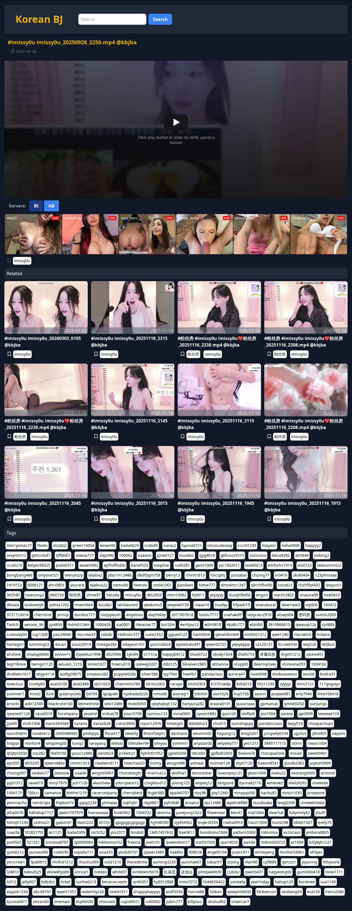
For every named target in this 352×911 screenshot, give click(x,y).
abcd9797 (42, 891)
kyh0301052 (152, 753)
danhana (179, 733)
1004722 (143, 812)
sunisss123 (157, 713)
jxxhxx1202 (59, 604)
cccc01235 (247, 545)
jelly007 (29, 881)
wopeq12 (203, 782)
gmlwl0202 (294, 703)
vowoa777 (85, 555)
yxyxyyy (216, 594)
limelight (175, 723)
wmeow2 (275, 782)
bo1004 (168, 624)
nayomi (338, 733)
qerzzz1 (289, 862)
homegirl (15, 644)
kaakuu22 (99, 585)
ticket (65, 881)
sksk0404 (301, 575)
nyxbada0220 (135, 693)
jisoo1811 (240, 852)
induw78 (110, 713)
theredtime (137, 862)
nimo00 (160, 693)
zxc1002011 (229, 565)
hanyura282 (193, 703)
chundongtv (130, 773)
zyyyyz (285, 683)
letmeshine (88, 703)
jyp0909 (305, 713)
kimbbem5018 (145, 871)
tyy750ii (170, 674)
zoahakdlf (233, 614)
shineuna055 (294, 664)
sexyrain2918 (259, 614)
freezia (134, 842)
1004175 (14, 792)
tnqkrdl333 (208, 822)
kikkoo (117, 743)
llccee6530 (287, 644)
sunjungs (318, 703)
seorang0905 (303, 773)
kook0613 (253, 565)
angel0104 (217, 852)
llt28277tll (34, 832)
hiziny (155, 763)
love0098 (259, 674)
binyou (160, 743)
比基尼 (169, 871)
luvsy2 (78, 743)
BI (36, 206)
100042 (125, 555)
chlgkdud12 (155, 782)
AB (51, 206)
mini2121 (305, 683)
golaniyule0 (70, 693)
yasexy (287, 713)
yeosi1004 (257, 773)
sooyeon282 (97, 674)
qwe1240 (280, 634)
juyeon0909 (320, 763)
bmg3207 (249, 733)
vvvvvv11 (62, 654)
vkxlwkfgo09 (58, 871)
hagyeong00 (280, 871)
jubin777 (174, 901)
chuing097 (16, 773)
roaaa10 (201, 604)
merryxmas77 (19, 545)
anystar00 (203, 743)
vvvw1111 (334, 871)
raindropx (41, 802)
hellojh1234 (17, 822)
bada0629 (130, 545)
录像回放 (267, 654)
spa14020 (229, 842)
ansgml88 (176, 763)
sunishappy (242, 723)
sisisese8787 (56, 842)
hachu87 (269, 792)
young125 (181, 782)
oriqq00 (241, 664)
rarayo (176, 683)
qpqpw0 (110, 693)
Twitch (13, 624)
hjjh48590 (159, 822)
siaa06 (80, 773)
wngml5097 (102, 773)
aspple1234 (17, 891)
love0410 (332, 594)
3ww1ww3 (290, 604)
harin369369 (57, 723)
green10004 (83, 545)
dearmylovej (265, 664)
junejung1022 (189, 812)
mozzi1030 (292, 792)
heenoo (140, 585)
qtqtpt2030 (17, 753)
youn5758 (133, 713)
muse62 (186, 555)
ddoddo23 (198, 723)
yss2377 (118, 832)
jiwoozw (61, 773)
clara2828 (102, 723)
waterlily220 (93, 891)
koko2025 (32, 871)
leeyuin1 (333, 585)
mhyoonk (331, 862)
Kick (50, 693)
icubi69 (151, 545)
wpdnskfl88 (237, 802)
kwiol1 (236, 812)
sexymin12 (16, 555)
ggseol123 (177, 634)
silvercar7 (240, 901)
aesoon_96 (33, 624)
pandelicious (270, 723)
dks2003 (154, 594)
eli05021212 (255, 634)
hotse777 (207, 585)
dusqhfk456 (240, 594)
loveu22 (278, 773)
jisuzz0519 (81, 644)
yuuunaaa (245, 703)
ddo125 (170, 664)
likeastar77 (146, 624)
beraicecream (114, 881)
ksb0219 (244, 683)
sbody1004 (222, 654)
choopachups (320, 723)
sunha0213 (86, 881)
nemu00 (120, 585)
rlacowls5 (302, 634)
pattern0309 (244, 832)
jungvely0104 (276, 733)
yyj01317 (15, 782)
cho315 (219, 723)
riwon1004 (317, 743)
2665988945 (67, 733)
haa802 (176, 852)
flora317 (112, 733)
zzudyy (221, 604)
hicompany (68, 713)
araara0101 (220, 703)
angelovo (134, 614)
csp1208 (40, 634)
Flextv (42, 545)
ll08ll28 (195, 852)
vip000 (312, 604)
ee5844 (302, 555)
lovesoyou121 (230, 773)
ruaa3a (13, 832)
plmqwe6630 (210, 871)
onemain (62, 901)
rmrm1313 (79, 763)
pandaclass (212, 674)
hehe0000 (291, 545)
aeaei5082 (88, 565)
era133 (313, 891)
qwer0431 (254, 871)
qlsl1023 (102, 683)
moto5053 (137, 703)
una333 (106, 852)
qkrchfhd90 (261, 585)
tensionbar (202, 773)
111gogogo (329, 683)
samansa (53, 792)
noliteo (100, 871)
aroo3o (13, 703)
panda (249, 842)
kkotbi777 (235, 624)
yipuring (309, 862)
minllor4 (32, 743)
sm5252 (98, 832)
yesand (90, 713)
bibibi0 (200, 693)
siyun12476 (150, 723)
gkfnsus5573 (232, 555)
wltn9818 (212, 624)
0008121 (35, 585)
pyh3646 (172, 802)
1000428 (103, 624)
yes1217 (251, 743)
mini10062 (176, 594)
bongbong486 (19, 575)
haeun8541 (268, 763)
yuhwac (197, 763)
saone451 (315, 654)
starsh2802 (284, 594)
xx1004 (297, 842)
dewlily (131, 733)
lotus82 (198, 753)
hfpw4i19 (241, 604)
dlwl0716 (246, 654)
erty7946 (304, 693)
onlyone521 (48, 575)
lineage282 (107, 644)
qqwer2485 (154, 852)
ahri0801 (56, 585)
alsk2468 (81, 683)
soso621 (285, 585)
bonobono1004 (213, 832)
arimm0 (328, 773)
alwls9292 (297, 782)
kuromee (307, 881)
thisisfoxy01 (154, 733)
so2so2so (257, 555)
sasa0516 (43, 713)
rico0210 (14, 565)
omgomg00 (56, 743)
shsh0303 (196, 683)
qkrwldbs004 (227, 634)
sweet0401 (317, 753)
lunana (80, 723)
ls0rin (297, 743)
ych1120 (79, 782)
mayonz (269, 545)
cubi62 (233, 871)
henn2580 (334, 891)
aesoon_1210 (70, 664)
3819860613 (279, 624)
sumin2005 (326, 614)
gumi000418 (308, 871)
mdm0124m (79, 624)
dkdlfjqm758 (148, 575)
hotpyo (13, 743)
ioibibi (106, 634)
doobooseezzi (284, 674)
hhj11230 (265, 683)
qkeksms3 (153, 604)
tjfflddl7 (63, 555)
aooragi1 (181, 693)
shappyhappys (146, 891)
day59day (157, 614)
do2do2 (60, 545)
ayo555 (13, 763)
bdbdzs (48, 881)
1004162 (318, 664)
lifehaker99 (138, 743)
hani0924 (201, 634)
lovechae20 (134, 763)
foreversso (266, 891)
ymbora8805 (317, 832)
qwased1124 (18, 713)
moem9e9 (84, 604)
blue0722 (198, 654)
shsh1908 (31, 723)
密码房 (304, 614)
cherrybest (132, 792)
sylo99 (132, 654)
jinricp (63, 614)
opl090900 (83, 842)
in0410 (281, 575)
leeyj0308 (286, 802)
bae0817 (186, 832)
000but (328, 644)
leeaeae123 (328, 713)
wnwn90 (107, 545)
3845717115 (275, 743)
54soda (112, 594)
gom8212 (15, 852)
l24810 (13, 871)
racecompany (104, 792)
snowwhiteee (312, 802)
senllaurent (127, 604)
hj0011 (198, 594)
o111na (150, 654)
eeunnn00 (202, 733)
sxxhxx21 (42, 822)
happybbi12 (174, 654)
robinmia (269, 832)
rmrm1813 (195, 575)
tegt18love (16, 664)
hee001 (189, 674)
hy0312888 (164, 881)
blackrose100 (60, 703)
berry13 (173, 575)
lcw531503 (205, 842)
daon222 (85, 822)
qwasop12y (306, 624)
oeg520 (309, 644)
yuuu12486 (82, 753)
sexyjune (226, 782)
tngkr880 (156, 792)
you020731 (128, 852)
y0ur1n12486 (120, 575)
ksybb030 (84, 901)
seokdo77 (40, 773)
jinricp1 (82, 871)
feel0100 (58, 753)
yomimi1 (180, 743)
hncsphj (217, 575)
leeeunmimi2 (329, 565)
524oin (216, 891)
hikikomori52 (110, 842)
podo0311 (65, 565)
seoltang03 (291, 891)
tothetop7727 (41, 812)
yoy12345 (220, 792)
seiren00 (41, 901)
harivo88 (196, 891)
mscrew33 (86, 634)
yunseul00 (38, 852)
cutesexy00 (17, 634)
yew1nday (260, 881)
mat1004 (256, 812)
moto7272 (188, 881)
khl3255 (32, 763)
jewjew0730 (178, 604)
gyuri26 (229, 713)
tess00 (309, 674)
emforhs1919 (280, 565)
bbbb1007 (303, 822)
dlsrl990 (113, 654)
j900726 (57, 594)
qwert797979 (71, 812)
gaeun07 (64, 822)
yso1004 (267, 713)
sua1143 (328, 881)
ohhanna (220, 664)
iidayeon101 (133, 644)
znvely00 (37, 683)
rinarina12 (156, 773)
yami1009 (204, 565)
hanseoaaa (98, 812)
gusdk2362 (294, 763)
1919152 (14, 585)
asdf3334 (174, 891)
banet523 (139, 565)
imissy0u (22, 260)
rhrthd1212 (62, 862)
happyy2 (313, 545)
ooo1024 (220, 693)
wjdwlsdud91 (188, 644)
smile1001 (162, 585)
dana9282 (281, 555)
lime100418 (328, 693)
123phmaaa (326, 575)
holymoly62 (299, 812)
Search (160, 19)
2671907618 (182, 614)
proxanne (316, 792)
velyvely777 (227, 743)
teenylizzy (74, 575)
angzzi (262, 594)
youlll (320, 812)
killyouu (195, 901)
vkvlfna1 (178, 773)
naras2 (169, 545)
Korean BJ (39, 19)
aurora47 (236, 674)
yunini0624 (160, 644)
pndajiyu (91, 733)
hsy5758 (241, 693)
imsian (296, 753)
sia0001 (123, 624)
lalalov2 (95, 575)
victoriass (292, 832)
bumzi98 (280, 822)
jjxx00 (12, 723)
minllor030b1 (292, 852)
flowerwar (216, 812)
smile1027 (96, 664)
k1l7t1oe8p (221, 683)
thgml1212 (291, 654)
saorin (260, 693)
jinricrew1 (16, 862)
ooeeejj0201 (147, 664)
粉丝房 (193, 354)
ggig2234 (88, 802)
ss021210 (112, 862)
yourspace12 (127, 782)
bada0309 (76, 832)
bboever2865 (194, 664)
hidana (323, 634)
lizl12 (11, 881)
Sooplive (161, 565)
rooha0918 (233, 822)
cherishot (42, 614)
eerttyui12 (189, 624)
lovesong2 (34, 594)
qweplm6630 (239, 891)
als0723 (305, 565)
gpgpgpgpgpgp (130, 822)
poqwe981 (280, 693)
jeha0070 (15, 812)
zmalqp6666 (37, 654)
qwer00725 (216, 644)
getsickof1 (41, 555)
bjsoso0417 (17, 901)
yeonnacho (17, 802)
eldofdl (256, 624)
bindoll (137, 832)
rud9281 (182, 565)
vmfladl (248, 713)
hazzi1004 (257, 822)
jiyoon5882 (206, 713)
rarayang (97, 743)
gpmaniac (269, 703)
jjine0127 (165, 555)
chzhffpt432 (309, 585)
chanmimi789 (127, 683)
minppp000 (244, 792)
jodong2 (321, 555)
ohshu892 (217, 901)
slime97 (93, 594)
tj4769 (91, 693)
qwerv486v (55, 763)
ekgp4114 (45, 674)
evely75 (325, 822)
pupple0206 (125, 674)
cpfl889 (269, 862)
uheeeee (320, 782)
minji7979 (58, 782)
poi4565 (14, 842)
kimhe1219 (77, 792)
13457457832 (161, 832)
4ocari (60, 644)
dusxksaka (262, 802)
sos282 (38, 753)
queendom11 (178, 842)
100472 (329, 604)
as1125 (55, 832)
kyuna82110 (250, 782)
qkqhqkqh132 (164, 703)
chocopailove (272, 753)
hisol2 (35, 693)
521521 (33, 842)
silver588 (149, 674)
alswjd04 (285, 614)
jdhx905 (319, 733)
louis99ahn (17, 733)
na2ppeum (110, 614)
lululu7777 (208, 614)
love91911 (118, 891)
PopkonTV (65, 802)
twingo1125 (42, 664)
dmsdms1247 (233, 585)
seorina (163, 812)
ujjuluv (300, 733)
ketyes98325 (39, 565)
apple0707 (179, 792)
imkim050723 (273, 842)
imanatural (265, 604)
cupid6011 (130, 901)
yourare (77, 585)
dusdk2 (105, 604)
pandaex (185, 585)
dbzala (13, 604)
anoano (192, 802)
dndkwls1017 (19, 674)
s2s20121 (264, 644)
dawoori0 (246, 753)
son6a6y (237, 881)
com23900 (125, 723)
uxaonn (145, 555)
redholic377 (129, 634)
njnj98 (200, 792)
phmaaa (109, 802)
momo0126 (220, 763)
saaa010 (35, 782)
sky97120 (244, 763)
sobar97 (214, 862)
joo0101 (153, 842)
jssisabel (239, 575)
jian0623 (105, 753)
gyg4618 (207, 555)
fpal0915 (38, 862)
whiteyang (264, 852)
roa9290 (61, 852)
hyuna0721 (192, 545)
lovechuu (15, 683)
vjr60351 (140, 881)
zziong (233, 862)
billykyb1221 (320, 842)
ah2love (14, 654)
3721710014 (18, 614)
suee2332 (154, 634)
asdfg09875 (70, 674)
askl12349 (34, 703)
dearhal (276, 812)
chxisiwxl (107, 901)
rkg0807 (151, 802)
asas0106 (58, 683)
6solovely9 (33, 604)
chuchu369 (88, 862)
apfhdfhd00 (114, 565)
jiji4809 (55, 624)
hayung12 (226, 733)
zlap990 (106, 555)
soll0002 (153, 901)
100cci (33, 792)
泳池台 (187, 871)
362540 (13, 594)
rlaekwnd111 (107, 763)
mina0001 (182, 713)
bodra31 (328, 674)
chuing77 (261, 575)
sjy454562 (183, 822)
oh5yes (316, 852)
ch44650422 (214, 881)
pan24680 (62, 634)
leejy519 (295, 723)
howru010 (121, 664)
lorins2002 (155, 683)
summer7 (15, 693)
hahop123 (284, 881)
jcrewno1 (127, 753)
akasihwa (101, 782)
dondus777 (84, 614)
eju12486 (212, 802)
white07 (119, 871)
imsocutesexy (219, 545)
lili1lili (104, 822)
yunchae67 (191, 862)
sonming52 (39, 644)
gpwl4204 (177, 753)
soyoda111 (84, 852)
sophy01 (130, 802)
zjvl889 (328, 624)
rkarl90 (251, 862)
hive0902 (122, 812)
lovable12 (41, 733)
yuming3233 (164, 862)
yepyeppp (241, 644)
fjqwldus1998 (88, 654)
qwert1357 (66, 891)
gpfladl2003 (221, 753)
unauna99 (308, 594)
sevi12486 (113, 703)
